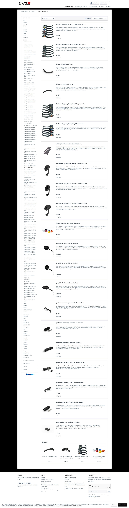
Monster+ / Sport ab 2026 (29, 189)
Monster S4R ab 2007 (28, 217)
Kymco (25, 320)
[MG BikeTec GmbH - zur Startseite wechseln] (24, 4)
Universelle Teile (28, 355)
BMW (25, 33)
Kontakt (25, 369)
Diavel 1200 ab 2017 (28, 117)
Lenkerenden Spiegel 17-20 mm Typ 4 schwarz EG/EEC (71, 203)
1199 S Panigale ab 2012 (29, 85)
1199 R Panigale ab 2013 (29, 87)
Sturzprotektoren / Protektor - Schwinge (68, 422)
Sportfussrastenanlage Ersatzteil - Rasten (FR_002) (70, 362)
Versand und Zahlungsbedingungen (50, 484)
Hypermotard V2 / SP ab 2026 (30, 154)
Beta (25, 27)
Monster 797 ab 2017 (28, 169)
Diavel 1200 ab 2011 (28, 115)
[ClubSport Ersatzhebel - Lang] (47, 91)
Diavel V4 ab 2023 (28, 121)
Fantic (25, 303)
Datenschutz (44, 486)
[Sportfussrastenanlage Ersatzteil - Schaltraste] (47, 409)
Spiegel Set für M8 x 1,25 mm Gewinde (67, 243)
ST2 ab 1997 (26, 277)
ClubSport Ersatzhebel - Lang (64, 84)
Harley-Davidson (28, 309)
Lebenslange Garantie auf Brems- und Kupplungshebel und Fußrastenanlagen (74, 483)
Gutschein (26, 357)
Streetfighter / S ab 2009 (29, 288)
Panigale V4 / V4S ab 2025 (29, 109)
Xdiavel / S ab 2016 (28, 123)
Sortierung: (88, 18)
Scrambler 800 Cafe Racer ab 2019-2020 (30, 269)
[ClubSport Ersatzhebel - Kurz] (47, 71)
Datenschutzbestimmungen (103, 495)
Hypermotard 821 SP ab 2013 (30, 131)
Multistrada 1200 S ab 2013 (30, 233)
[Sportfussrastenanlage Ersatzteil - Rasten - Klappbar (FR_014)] (47, 349)
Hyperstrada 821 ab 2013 (29, 156)
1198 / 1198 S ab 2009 (29, 78)
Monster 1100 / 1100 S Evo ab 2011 (30, 198)
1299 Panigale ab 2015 (29, 91)
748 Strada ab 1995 (28, 46)
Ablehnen (114, 505)
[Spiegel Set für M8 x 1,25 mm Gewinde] (47, 250)
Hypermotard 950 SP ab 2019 (30, 139)
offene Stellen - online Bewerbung (49, 490)
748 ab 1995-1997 (28, 42)
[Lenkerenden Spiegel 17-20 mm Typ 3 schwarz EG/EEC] (47, 190)
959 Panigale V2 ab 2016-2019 (29, 65)
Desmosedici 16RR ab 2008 (30, 113)
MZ (24, 329)
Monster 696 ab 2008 (28, 163)
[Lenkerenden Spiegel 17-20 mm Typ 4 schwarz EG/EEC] (47, 210)
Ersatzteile (26, 353)
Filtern (45, 18)
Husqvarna (26, 314)
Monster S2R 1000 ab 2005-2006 (30, 209)
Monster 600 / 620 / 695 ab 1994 (29, 161)
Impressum (67, 490)
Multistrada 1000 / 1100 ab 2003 (29, 227)
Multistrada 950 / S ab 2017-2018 (30, 222)
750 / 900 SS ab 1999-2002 (29, 54)
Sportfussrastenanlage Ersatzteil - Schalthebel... (70, 382)
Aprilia (25, 22)
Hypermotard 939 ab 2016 (29, 133)
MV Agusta (26, 327)
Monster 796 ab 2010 (28, 167)
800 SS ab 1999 (27, 56)
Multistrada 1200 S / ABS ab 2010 (30, 231)
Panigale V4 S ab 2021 (28, 107)
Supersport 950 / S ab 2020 (30, 286)
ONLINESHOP (26, 18)
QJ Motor (26, 331)
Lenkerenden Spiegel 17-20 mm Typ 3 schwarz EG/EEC (71, 183)
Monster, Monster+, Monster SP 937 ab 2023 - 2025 (30, 186)
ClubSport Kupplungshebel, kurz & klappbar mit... (70, 104)
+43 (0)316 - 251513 (24, 483)
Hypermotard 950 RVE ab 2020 (29, 142)
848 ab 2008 (26, 58)
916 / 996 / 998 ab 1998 (29, 69)
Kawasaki (26, 316)
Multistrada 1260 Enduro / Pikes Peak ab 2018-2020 (29, 241)
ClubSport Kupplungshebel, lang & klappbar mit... (70, 124)
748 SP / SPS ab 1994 (28, 44)
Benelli (25, 24)
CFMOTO (26, 37)
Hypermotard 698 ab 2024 (29, 127)
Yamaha (26, 344)
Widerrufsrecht (45, 488)
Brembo (25, 348)
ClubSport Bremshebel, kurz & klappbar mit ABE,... (71, 24)
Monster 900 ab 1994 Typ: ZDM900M (29, 180)
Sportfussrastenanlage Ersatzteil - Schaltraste (69, 402)
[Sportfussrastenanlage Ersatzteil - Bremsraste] (47, 329)
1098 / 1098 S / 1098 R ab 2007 (29, 76)
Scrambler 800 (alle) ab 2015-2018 (30, 260)
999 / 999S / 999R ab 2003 (29, 71)
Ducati (25, 40)
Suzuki (25, 338)
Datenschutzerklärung (70, 477)
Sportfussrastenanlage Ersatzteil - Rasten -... (69, 342)
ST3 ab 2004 (26, 279)
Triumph (26, 340)
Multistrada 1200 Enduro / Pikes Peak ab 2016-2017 (29, 238)
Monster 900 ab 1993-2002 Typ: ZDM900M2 (30, 176)
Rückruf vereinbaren (46, 481)
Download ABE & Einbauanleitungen (73, 488)
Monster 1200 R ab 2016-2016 (30, 203)
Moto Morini (27, 325)
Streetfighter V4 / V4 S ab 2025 (29, 300)
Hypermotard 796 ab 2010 (29, 129)
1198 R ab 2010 (27, 80)
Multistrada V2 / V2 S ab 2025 (30, 249)
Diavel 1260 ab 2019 (28, 119)
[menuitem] (94, 3)
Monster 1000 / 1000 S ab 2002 (29, 191)
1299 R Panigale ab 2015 (29, 93)
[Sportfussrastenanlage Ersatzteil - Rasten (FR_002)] (47, 369)
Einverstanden (122, 505)
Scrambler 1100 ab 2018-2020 (29, 272)
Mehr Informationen (77, 505)
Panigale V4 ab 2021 (28, 105)
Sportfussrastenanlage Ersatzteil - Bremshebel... (70, 303)
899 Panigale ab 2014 (28, 62)
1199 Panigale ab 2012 (29, 82)
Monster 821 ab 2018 (28, 174)
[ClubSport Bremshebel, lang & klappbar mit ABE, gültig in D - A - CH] (47, 51)
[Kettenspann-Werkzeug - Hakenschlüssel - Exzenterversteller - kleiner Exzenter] (47, 150)
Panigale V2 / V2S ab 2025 (29, 97)
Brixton (25, 31)
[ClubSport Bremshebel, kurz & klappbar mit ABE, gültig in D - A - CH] (47, 31)
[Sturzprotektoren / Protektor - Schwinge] (47, 429)
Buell (25, 35)
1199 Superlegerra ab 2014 (30, 89)
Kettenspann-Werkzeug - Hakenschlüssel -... (69, 144)
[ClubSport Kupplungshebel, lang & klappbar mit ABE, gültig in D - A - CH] (47, 130)
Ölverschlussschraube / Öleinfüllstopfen (68, 223)
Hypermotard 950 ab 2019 (29, 137)
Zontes (25, 346)
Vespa (25, 342)
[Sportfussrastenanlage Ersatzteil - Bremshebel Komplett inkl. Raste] (47, 310)
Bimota (25, 29)
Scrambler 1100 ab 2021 (29, 275)
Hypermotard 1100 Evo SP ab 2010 (30, 152)
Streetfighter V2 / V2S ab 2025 (30, 294)
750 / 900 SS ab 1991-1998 (29, 52)
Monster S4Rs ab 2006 (29, 215)
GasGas (25, 305)
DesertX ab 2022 (27, 111)
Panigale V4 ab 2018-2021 (29, 99)
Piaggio (25, 333)
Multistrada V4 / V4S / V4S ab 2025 (30, 255)
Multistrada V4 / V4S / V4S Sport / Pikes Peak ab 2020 (29, 252)
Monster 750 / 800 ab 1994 (29, 165)
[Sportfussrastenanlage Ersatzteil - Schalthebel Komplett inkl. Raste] (47, 389)
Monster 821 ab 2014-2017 (30, 171)
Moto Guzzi (26, 322)
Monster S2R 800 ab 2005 (29, 207)
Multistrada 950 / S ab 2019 (30, 225)
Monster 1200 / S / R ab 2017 (30, 205)
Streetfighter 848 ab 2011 (29, 290)
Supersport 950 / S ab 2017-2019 (30, 284)
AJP (24, 20)
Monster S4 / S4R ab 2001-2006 (29, 213)
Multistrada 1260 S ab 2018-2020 (30, 244)
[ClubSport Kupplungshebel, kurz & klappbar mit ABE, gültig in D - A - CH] (47, 111)
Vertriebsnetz (26, 363)
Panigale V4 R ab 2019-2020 (30, 103)
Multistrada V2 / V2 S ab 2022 (30, 247)
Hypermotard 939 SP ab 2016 (30, 135)
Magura (25, 351)
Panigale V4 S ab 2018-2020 (30, 101)
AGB (65, 486)
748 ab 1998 (26, 48)
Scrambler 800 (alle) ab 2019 (30, 263)
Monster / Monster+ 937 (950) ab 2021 (30, 183)
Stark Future (27, 335)
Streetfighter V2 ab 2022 (29, 292)
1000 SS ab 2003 (27, 73)
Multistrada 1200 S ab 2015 (30, 235)
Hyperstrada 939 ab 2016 (29, 158)
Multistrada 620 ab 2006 (29, 219)
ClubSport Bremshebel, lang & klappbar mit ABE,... (71, 44)
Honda (25, 312)
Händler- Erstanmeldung (47, 479)
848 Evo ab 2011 (27, 60)
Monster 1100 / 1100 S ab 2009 (29, 195)
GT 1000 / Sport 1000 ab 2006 (30, 125)
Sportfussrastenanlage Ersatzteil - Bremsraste (69, 323)
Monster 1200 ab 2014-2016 (30, 201)
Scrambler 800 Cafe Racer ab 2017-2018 (30, 266)
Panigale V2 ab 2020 (28, 95)
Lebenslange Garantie (28, 360)
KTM (25, 318)
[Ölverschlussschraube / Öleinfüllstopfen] (47, 230)
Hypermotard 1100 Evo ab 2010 (29, 148)
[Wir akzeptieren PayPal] (30, 374)
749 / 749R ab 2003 (28, 50)
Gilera (25, 307)
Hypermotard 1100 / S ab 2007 (29, 145)
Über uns (25, 366)
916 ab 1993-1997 (28, 67)
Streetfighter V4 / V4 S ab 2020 (29, 297)
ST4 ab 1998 (26, 281)
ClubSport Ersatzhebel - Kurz (64, 64)
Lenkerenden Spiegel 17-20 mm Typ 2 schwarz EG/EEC (71, 163)
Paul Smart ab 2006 (28, 258)
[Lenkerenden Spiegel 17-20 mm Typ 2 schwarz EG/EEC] (47, 170)
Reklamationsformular (46, 492)
